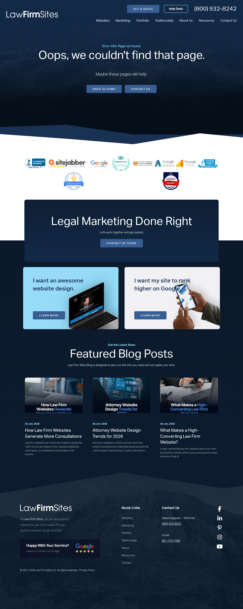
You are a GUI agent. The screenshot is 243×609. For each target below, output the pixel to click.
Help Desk (176, 8)
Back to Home (104, 89)
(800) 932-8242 (215, 9)
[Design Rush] (208, 163)
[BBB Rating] (35, 163)
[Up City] (143, 163)
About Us (186, 20)
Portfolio (142, 20)
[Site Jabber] (67, 163)
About (125, 548)
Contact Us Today (122, 243)
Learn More (49, 315)
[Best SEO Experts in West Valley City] (121, 163)
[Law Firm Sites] (32, 14)
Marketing (123, 20)
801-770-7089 (171, 540)
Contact (126, 562)
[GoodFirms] (74, 180)
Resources (206, 20)
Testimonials (164, 20)
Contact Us (228, 20)
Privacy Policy (87, 570)
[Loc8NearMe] (170, 180)
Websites (102, 20)
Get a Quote (143, 9)
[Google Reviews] (99, 163)
